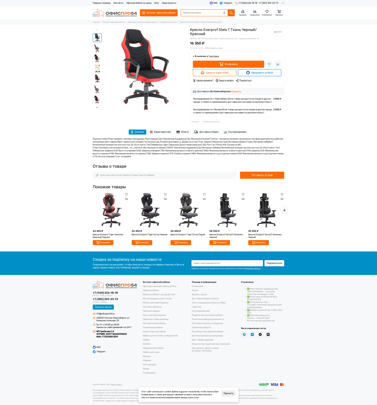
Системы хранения (152, 307)
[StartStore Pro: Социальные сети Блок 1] (260, 334)
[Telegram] (244, 334)
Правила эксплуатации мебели (207, 315)
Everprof (195, 122)
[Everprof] (278, 32)
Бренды (147, 356)
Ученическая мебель (153, 327)
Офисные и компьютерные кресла (142, 22)
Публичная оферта (201, 327)
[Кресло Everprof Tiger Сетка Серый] (188, 210)
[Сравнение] (277, 64)
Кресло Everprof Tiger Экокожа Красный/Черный (108, 235)
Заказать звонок (103, 307)
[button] (104, 69)
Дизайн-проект (199, 294)
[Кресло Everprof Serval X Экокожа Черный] (227, 210)
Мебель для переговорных (156, 303)
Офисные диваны (151, 311)
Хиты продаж (149, 364)
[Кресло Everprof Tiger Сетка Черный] (150, 210)
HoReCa (146, 344)
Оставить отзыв (262, 175)
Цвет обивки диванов (202, 340)
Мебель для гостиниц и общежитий (160, 335)
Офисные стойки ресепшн (156, 319)
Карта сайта (116, 385)
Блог (156, 3)
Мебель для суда (151, 352)
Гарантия (196, 307)
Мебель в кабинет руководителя (159, 294)
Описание (139, 132)
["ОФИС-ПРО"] (115, 12)
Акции (146, 368)
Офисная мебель (151, 290)
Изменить (236, 92)
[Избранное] (269, 64)
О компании (197, 286)
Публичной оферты (252, 268)
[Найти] (231, 12)
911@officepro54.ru (105, 314)
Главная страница (102, 3)
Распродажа (149, 373)
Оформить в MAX (262, 72)
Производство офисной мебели (207, 331)
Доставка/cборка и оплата (205, 298)
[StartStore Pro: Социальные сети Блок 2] (268, 334)
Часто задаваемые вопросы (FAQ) (208, 303)
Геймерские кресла (169, 22)
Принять (228, 393)
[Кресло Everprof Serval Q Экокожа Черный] (266, 210)
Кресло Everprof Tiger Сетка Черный (149, 234)
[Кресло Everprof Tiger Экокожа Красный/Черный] (111, 210)
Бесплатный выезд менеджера (207, 335)
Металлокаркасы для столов (157, 298)
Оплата (184, 132)
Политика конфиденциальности (208, 319)
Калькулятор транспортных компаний (211, 344)
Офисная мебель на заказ (139, 3)
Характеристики (162, 132)
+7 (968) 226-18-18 (247, 3)
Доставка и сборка (208, 132)
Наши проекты (169, 3)
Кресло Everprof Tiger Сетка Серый (188, 234)
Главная (96, 22)
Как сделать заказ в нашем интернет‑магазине (205, 349)
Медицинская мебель (153, 348)
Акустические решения (154, 315)
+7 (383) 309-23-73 (268, 3)
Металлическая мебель (154, 323)
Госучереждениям (237, 132)
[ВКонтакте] (252, 334)
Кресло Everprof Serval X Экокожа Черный (226, 235)
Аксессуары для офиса (154, 331)
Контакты (118, 3)
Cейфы (146, 340)
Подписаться (274, 263)
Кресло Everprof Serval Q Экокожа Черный (264, 235)
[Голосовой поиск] (224, 12)
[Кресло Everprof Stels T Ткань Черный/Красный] (145, 70)
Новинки (147, 360)
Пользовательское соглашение (207, 323)
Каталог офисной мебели (114, 22)
